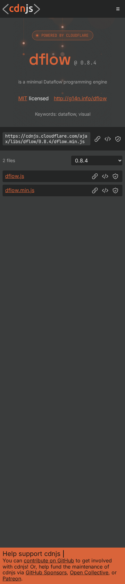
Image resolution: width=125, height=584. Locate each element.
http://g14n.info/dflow (80, 98)
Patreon (12, 578)
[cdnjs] (21, 9)
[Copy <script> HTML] (107, 138)
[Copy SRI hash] (117, 138)
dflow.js (14, 176)
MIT (22, 98)
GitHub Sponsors (46, 572)
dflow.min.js (19, 190)
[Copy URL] (97, 138)
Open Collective (89, 572)
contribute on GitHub (49, 560)
